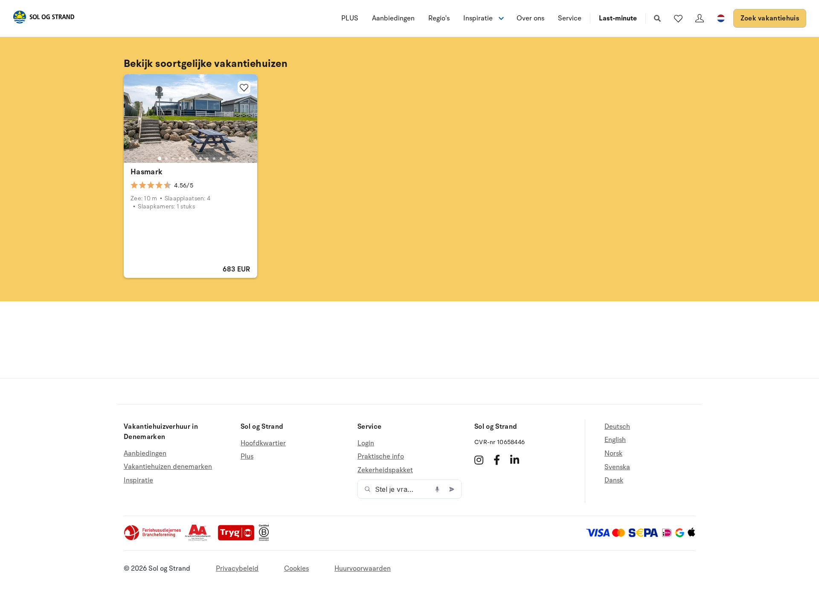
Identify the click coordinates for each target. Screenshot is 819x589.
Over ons (530, 18)
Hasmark (147, 172)
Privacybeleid (237, 568)
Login (365, 443)
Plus (247, 456)
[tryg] (238, 538)
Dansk (613, 480)
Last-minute (618, 18)
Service (569, 18)
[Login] (700, 18)
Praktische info (380, 456)
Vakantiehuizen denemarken (168, 466)
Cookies (296, 568)
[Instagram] (478, 460)
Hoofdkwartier (263, 443)
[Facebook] (497, 460)
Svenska (617, 467)
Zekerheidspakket (385, 470)
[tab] (159, 158)
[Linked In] (514, 460)
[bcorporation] (266, 538)
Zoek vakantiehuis (770, 18)
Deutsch (617, 426)
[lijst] (678, 18)
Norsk (613, 453)
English (615, 440)
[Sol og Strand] (43, 18)
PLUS (349, 18)
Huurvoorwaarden (362, 568)
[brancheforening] (153, 538)
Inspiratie (138, 480)
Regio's (439, 18)
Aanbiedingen (393, 18)
